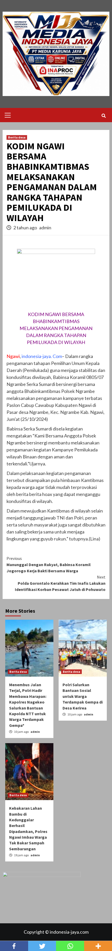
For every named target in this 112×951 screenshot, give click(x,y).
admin (45, 227)
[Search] (103, 116)
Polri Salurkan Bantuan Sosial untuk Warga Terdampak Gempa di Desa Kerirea (83, 696)
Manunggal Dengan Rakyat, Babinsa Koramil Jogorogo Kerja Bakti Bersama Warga (49, 564)
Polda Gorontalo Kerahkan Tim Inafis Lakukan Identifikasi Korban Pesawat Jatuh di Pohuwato (60, 583)
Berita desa (17, 137)
